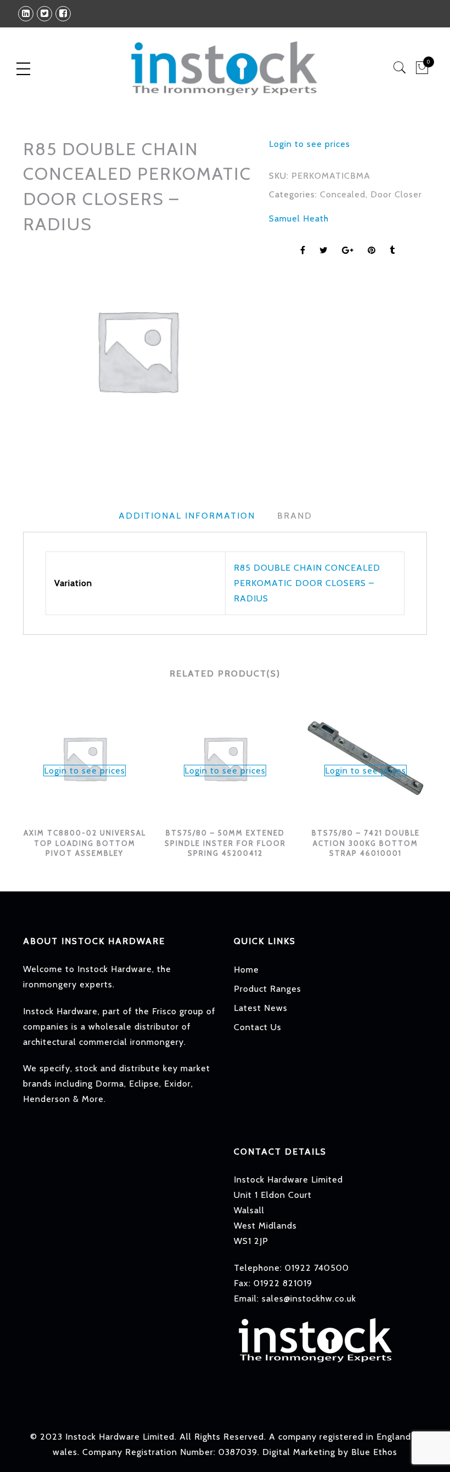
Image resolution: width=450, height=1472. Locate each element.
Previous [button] (22, 771)
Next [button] (422, 771)
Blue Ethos (374, 1452)
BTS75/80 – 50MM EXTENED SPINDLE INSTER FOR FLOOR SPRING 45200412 (225, 842)
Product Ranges (267, 989)
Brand (294, 515)
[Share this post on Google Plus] (348, 250)
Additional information (187, 515)
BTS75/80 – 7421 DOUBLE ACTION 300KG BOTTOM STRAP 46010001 (366, 842)
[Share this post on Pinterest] (372, 250)
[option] (137, 350)
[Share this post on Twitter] (323, 250)
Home (246, 969)
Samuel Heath (299, 218)
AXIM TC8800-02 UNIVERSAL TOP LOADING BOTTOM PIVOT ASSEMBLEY (85, 842)
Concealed (342, 194)
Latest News (261, 1008)
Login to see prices (309, 144)
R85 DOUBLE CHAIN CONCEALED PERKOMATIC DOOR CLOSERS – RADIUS (307, 583)
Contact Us (258, 1027)
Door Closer (396, 194)
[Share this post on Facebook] (303, 250)
